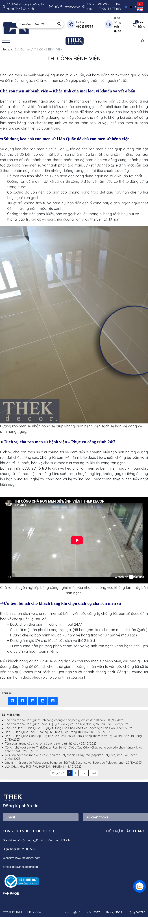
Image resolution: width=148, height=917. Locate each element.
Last (93, 773)
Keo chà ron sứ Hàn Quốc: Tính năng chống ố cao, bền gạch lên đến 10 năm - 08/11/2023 (64, 720)
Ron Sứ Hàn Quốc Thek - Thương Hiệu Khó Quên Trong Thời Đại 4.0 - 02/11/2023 (57, 732)
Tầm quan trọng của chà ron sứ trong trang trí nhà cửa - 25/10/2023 (50, 743)
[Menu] (6, 41)
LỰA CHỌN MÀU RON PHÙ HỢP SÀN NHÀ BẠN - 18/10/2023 (43, 766)
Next (83, 773)
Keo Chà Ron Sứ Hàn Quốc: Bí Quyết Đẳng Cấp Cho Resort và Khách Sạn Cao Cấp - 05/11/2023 (68, 728)
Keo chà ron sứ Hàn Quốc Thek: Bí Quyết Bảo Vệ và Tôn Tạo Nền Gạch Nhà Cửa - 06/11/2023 (66, 724)
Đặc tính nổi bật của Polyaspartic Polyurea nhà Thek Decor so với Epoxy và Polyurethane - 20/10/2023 (73, 762)
